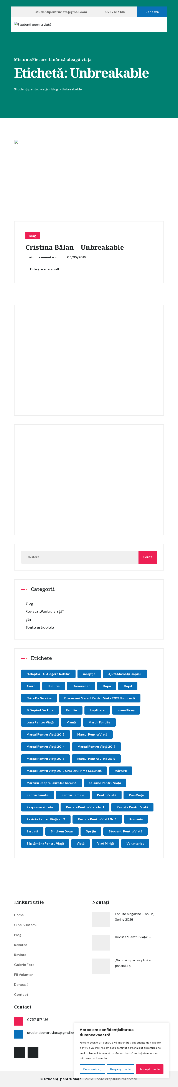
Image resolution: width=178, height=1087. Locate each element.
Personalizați (92, 1069)
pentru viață (106, 795)
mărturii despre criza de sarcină (51, 783)
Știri (29, 619)
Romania (136, 819)
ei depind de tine (39, 710)
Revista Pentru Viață (132, 807)
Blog (32, 236)
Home (19, 915)
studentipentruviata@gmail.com (61, 12)
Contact (21, 994)
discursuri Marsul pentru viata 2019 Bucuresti (99, 698)
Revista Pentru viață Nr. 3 (97, 819)
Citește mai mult (44, 269)
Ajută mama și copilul (125, 674)
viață (80, 843)
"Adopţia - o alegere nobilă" (48, 674)
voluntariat (135, 843)
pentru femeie (72, 795)
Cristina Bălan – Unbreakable (74, 248)
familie (71, 710)
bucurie (54, 686)
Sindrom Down (62, 831)
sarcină (32, 831)
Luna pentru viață (40, 722)
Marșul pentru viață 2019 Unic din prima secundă (64, 771)
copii (107, 686)
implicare (97, 710)
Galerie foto (24, 964)
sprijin (91, 831)
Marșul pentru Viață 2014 (45, 747)
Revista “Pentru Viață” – (133, 937)
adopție (89, 674)
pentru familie (37, 795)
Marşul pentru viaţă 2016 (45, 734)
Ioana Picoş (126, 710)
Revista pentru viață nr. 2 (45, 819)
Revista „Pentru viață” (44, 611)
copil (128, 686)
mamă (71, 722)
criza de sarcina (38, 698)
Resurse (20, 945)
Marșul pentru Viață (92, 734)
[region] (121, 1050)
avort (30, 686)
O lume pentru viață (105, 783)
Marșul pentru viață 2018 (45, 759)
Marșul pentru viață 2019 (96, 759)
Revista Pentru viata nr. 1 (85, 807)
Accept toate (150, 1069)
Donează (152, 12)
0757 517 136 (115, 12)
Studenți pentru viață (125, 831)
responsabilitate (39, 807)
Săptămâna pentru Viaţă (45, 843)
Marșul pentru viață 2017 (96, 747)
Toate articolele (39, 627)
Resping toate (120, 1069)
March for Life (99, 722)
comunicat (81, 686)
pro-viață (136, 795)
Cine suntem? (25, 925)
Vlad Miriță (105, 843)
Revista (20, 954)
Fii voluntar (23, 974)
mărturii (120, 771)
